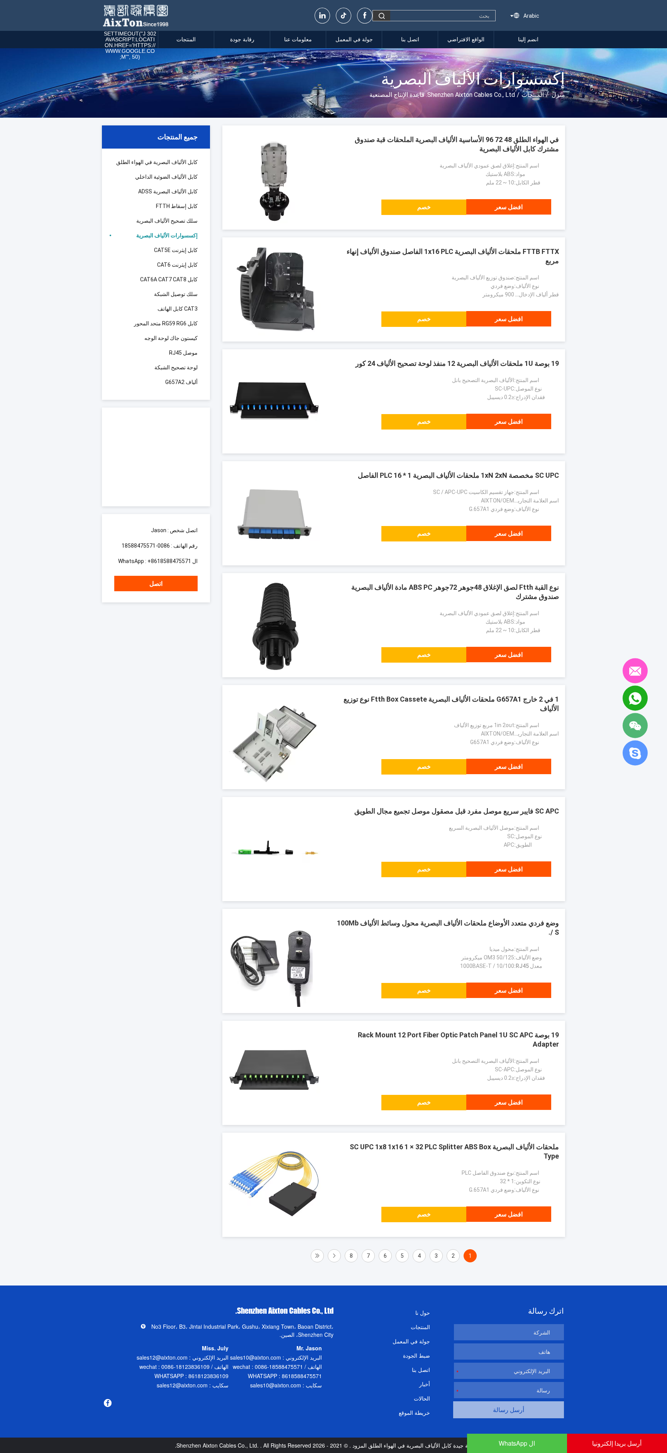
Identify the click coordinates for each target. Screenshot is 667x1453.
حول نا (422, 1312)
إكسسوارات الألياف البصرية (167, 235)
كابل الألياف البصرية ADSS (168, 191)
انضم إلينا (528, 39)
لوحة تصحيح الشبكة (176, 367)
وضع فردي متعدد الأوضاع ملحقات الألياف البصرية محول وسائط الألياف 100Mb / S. (448, 927)
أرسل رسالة (508, 1409)
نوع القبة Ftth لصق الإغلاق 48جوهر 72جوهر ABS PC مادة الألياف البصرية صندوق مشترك (455, 591)
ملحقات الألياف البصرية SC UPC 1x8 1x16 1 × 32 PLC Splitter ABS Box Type (454, 1151)
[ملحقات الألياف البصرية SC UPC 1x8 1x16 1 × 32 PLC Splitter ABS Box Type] (274, 1185)
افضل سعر (509, 207)
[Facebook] (364, 16)
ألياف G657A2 (181, 382)
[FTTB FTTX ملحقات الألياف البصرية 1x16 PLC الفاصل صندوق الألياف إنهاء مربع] (274, 289)
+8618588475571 (169, 561)
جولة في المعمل (354, 39)
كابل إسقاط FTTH (177, 206)
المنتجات (186, 39)
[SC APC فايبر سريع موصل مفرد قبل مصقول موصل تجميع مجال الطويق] (274, 849)
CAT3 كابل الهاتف (177, 309)
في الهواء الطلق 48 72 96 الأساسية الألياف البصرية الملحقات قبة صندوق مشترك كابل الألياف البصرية (457, 144)
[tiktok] (343, 16)
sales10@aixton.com (255, 1357)
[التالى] (334, 1255)
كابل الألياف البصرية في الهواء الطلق (157, 162)
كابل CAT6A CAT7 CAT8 (169, 279)
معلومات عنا (298, 39)
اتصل (156, 583)
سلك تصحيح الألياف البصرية (167, 221)
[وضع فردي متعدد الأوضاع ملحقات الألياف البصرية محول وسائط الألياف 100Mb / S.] (274, 961)
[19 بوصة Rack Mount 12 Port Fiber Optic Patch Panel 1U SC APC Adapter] (274, 1073)
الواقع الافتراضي (465, 39)
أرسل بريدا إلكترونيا (617, 1443)
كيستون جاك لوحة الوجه (171, 338)
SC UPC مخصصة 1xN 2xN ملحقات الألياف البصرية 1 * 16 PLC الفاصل (458, 475)
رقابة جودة (242, 39)
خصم (424, 207)
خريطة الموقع (414, 1412)
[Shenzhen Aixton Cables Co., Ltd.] (136, 15)
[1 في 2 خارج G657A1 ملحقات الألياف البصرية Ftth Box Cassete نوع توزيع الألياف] (274, 737)
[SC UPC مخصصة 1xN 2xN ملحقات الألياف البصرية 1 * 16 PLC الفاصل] (274, 513)
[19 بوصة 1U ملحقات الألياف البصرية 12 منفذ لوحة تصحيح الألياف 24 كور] (274, 401)
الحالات (422, 1398)
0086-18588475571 (146, 546)
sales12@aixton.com (162, 1357)
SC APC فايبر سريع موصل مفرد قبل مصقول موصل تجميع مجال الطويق (456, 811)
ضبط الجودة (416, 1355)
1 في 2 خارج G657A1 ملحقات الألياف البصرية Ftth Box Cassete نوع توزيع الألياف (451, 703)
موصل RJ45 (183, 353)
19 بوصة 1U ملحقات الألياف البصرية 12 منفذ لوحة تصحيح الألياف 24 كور (457, 363)
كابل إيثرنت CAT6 (177, 265)
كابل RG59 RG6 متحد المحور (166, 323)
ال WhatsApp (517, 1443)
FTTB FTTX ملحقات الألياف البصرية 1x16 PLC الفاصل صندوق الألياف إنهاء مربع (453, 256)
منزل (558, 94)
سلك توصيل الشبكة (176, 294)
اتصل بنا (410, 39)
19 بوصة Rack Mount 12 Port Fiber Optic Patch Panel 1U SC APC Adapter (458, 1039)
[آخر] (317, 1255)
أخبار (424, 1384)
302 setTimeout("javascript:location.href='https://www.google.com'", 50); (130, 45)
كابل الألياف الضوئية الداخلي (166, 177)
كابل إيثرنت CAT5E (176, 250)
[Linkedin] (322, 16)
